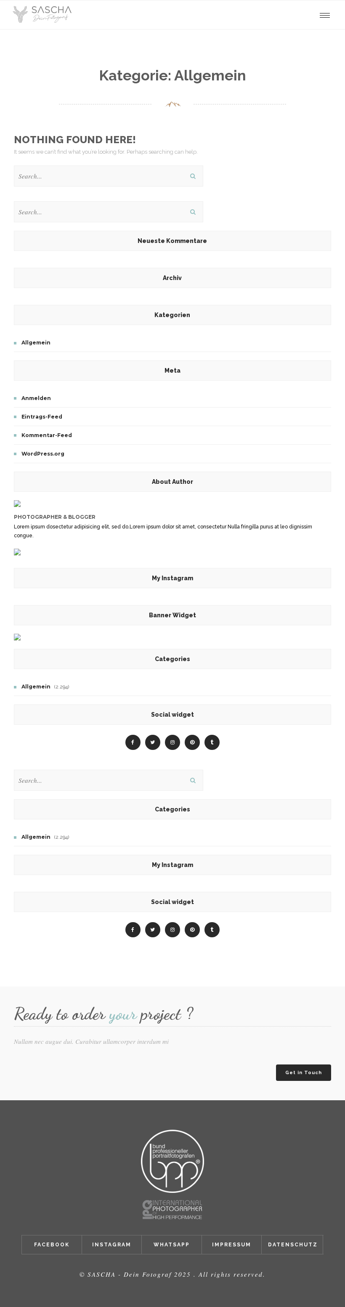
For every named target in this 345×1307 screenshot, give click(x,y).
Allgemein (35, 342)
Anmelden (36, 398)
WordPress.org (42, 454)
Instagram (111, 1245)
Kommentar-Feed (46, 435)
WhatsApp (172, 1245)
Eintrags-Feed (41, 416)
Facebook (51, 1245)
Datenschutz (293, 1245)
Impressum (231, 1245)
